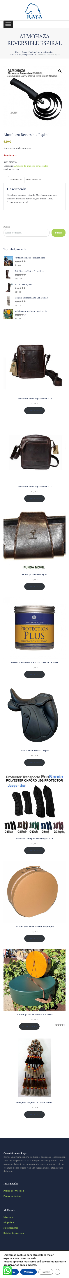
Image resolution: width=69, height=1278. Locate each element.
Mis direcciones (10, 1227)
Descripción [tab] (16, 179)
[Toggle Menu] (8, 24)
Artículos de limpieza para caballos (23, 55)
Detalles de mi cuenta (13, 1233)
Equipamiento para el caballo (40, 52)
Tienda (24, 52)
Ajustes (45, 1271)
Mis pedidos (9, 1222)
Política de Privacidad (13, 1190)
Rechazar (28, 1271)
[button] (60, 71)
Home (17, 52)
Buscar (6, 226)
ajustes (32, 1265)
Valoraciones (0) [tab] (33, 179)
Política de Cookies (12, 1195)
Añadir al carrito (34, 410)
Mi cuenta (8, 1217)
